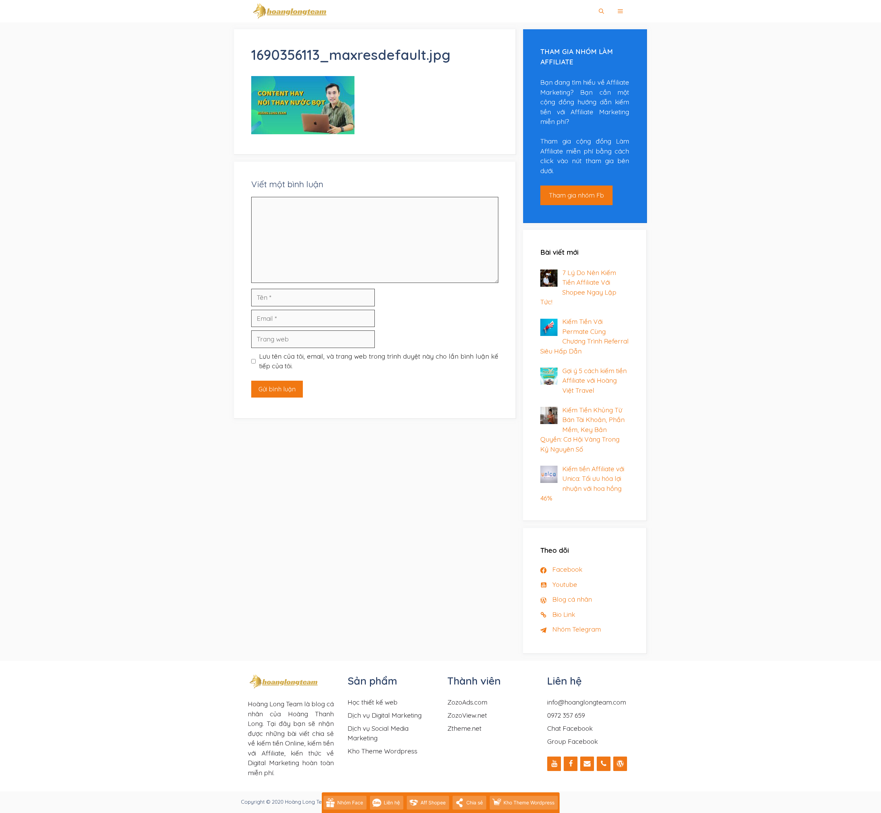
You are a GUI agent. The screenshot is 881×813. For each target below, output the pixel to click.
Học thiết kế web (372, 702)
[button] (620, 11)
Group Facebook (572, 741)
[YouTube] (554, 764)
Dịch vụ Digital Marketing (385, 715)
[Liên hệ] (587, 764)
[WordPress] (620, 764)
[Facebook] (570, 764)
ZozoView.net (467, 715)
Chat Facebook (570, 728)
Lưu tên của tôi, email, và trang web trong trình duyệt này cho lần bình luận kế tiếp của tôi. (379, 361)
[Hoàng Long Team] (289, 11)
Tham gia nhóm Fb (576, 195)
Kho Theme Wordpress (382, 751)
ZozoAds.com (467, 702)
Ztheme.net (464, 728)
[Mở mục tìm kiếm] (601, 11)
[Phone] (604, 764)
